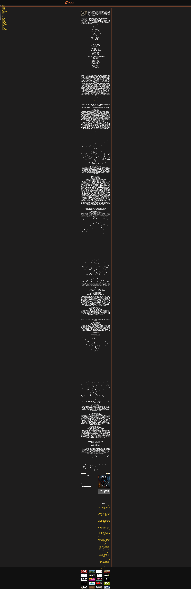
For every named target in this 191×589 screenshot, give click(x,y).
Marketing (93, 568)
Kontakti (86, 568)
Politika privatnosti (102, 568)
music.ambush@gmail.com (97, 99)
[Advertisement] (107, 2)
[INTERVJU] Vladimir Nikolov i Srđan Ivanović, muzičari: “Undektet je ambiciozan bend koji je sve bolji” (104, 518)
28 (88, 482)
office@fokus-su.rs (96, 100)
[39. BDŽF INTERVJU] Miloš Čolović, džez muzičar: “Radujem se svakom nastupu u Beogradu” (104, 540)
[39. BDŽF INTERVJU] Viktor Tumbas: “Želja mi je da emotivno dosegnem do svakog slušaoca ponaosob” (104, 536)
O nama (90, 568)
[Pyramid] (104, 491)
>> (89, 475)
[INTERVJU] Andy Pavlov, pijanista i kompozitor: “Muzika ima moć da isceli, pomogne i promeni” (104, 514)
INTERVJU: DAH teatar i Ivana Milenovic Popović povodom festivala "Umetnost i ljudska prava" (104, 565)
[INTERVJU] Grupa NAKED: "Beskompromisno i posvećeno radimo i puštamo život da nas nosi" (104, 511)
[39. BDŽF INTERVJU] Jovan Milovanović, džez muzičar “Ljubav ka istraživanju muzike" (104, 543)
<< (84, 475)
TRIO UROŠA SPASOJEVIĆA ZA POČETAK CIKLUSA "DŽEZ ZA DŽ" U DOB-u (104, 555)
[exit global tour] (104, 481)
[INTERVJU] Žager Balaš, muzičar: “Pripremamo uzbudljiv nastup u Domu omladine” (104, 533)
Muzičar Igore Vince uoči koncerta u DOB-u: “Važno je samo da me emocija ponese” (104, 521)
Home (97, 568)
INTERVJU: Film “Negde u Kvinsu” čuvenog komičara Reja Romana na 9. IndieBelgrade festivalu (104, 525)
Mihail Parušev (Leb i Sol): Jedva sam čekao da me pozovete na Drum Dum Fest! (104, 549)
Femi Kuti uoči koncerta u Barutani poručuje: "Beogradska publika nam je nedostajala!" (104, 559)
